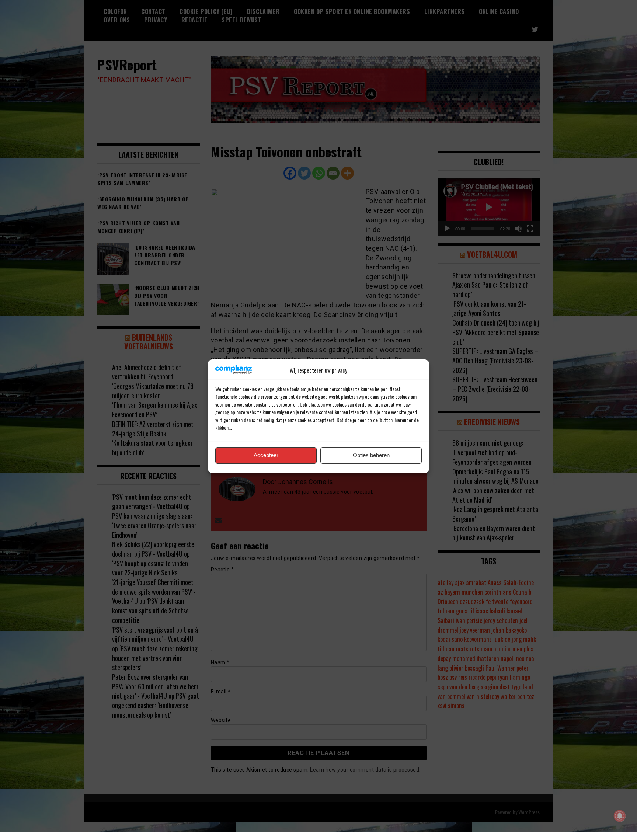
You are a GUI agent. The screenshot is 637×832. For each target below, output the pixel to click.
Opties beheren (371, 455)
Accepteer (266, 455)
